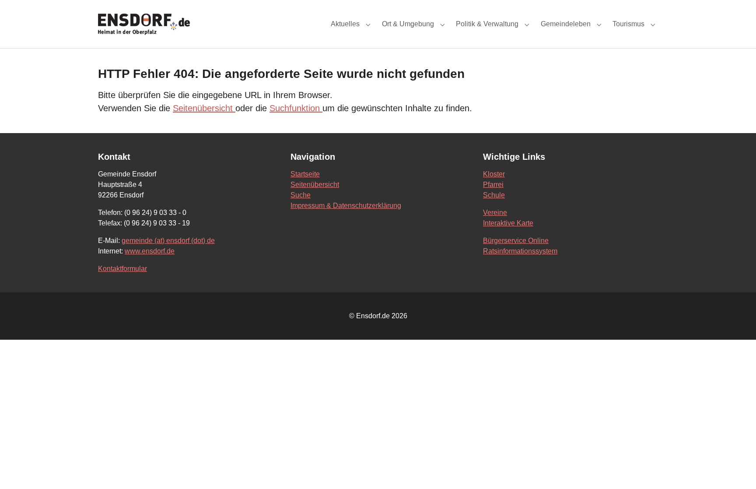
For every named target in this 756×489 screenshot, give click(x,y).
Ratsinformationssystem (520, 251)
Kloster (494, 174)
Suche (300, 195)
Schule (494, 195)
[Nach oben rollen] (736, 469)
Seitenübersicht (204, 108)
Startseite (305, 174)
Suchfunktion (296, 108)
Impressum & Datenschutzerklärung (345, 205)
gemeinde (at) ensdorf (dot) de (168, 240)
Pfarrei (493, 184)
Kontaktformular (122, 268)
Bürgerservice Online (516, 240)
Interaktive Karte (508, 223)
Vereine (495, 212)
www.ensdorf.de (150, 251)
